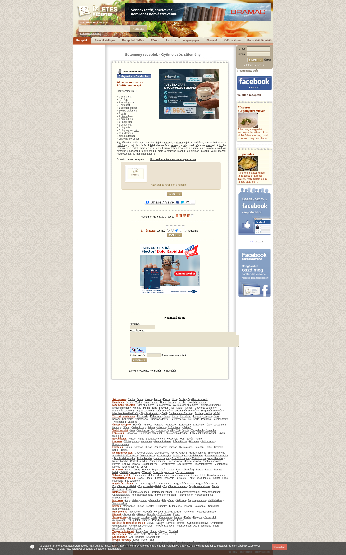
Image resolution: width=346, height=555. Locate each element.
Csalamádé (165, 517)
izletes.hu (251, 242)
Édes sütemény (145, 405)
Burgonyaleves (120, 444)
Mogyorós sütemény (205, 407)
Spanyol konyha (216, 452)
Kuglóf (179, 407)
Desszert (169, 478)
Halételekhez (215, 500)
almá (119, 151)
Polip (139, 531)
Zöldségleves (131, 441)
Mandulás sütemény (123, 410)
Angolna (169, 472)
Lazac (208, 469)
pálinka (128, 124)
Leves (128, 469)
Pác (164, 500)
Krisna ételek (198, 475)
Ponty (137, 469)
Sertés (129, 402)
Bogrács (139, 537)
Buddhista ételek (180, 475)
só (130, 138)
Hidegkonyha (119, 511)
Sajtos (128, 447)
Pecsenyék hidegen (206, 511)
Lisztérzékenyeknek (161, 492)
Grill (131, 537)
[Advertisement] (89, 105)
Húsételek (118, 402)
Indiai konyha (180, 455)
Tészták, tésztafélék (123, 416)
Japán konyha (162, 458)
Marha (138, 402)
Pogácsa (206, 419)
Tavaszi (188, 506)
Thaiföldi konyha (181, 458)
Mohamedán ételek (158, 475)
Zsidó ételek (139, 475)
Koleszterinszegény (142, 494)
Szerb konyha (184, 464)
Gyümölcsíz (216, 523)
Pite (172, 407)
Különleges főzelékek (150, 433)
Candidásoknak (121, 494)
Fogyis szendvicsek (199, 486)
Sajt (152, 539)
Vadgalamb (197, 430)
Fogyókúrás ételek (123, 483)
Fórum (155, 40)
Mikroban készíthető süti (125, 413)
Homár (153, 531)
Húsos (132, 438)
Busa (179, 469)
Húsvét (137, 424)
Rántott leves (180, 441)
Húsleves (194, 441)
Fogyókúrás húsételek (124, 486)
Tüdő (157, 534)
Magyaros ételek (144, 452)
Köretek (117, 514)
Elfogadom (279, 547)
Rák (146, 531)
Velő (143, 534)
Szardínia (158, 472)
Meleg (144, 500)
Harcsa (146, 469)
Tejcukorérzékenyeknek (187, 492)
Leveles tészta (220, 419)
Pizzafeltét (185, 416)
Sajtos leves (208, 441)
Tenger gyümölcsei (123, 531)
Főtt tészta (142, 416)
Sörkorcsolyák (178, 419)
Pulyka (157, 399)
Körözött (158, 511)
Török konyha (199, 458)
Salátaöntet (200, 506)
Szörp (216, 525)
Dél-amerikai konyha (216, 455)
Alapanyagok (191, 40)
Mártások (117, 500)
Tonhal (199, 469)
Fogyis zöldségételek (149, 486)
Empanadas (246, 154)
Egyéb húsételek (197, 402)
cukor (136, 138)
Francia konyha (197, 452)
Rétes (167, 416)
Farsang (158, 424)
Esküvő (187, 427)
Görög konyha (179, 452)
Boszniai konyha (203, 464)
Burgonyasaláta (121, 508)
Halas (141, 438)
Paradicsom (158, 520)
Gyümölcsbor (134, 528)
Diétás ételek (119, 492)
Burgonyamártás (197, 500)
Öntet (171, 500)
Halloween (171, 424)
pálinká (121, 145)
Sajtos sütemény (145, 410)
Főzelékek (118, 433)
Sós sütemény (163, 405)
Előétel (149, 478)
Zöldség (151, 514)
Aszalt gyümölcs (202, 525)
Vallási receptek (121, 475)
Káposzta (134, 517)
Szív (150, 534)
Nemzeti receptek (122, 452)
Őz (152, 430)
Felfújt (209, 447)
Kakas (148, 399)
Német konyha (120, 461)
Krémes (137, 407)
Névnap (116, 427)
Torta (154, 407)
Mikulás (161, 427)
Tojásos (173, 447)
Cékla (154, 517)
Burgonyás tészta (159, 419)
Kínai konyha (164, 455)
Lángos (207, 416)
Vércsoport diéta (204, 494)
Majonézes (129, 506)
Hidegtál (147, 511)
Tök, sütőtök (133, 520)
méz (134, 110)
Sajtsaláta (213, 506)
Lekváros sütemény (210, 405)
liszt (128, 105)
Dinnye (146, 520)
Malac (155, 402)
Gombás (138, 447)
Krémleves (146, 441)
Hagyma (197, 517)
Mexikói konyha (192, 461)
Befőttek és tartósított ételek (128, 523)
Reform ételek (185, 494)
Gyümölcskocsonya (197, 523)
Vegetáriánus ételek (123, 478)
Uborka (145, 517)
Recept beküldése (133, 40)
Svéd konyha (175, 461)
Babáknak (131, 433)
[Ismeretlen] (136, 180)
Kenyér (116, 419)
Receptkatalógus (105, 40)
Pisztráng (189, 469)
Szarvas (160, 430)
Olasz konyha (162, 452)
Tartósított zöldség (164, 525)
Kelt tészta (127, 419)
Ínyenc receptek (121, 539)
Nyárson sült (153, 537)
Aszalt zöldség (184, 525)
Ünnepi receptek (121, 424)
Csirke (131, 399)
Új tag (267, 60)
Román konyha (157, 461)
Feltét (191, 478)
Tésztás (150, 506)
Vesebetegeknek (211, 492)
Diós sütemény (164, 410)
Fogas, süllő (158, 469)
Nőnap (126, 427)
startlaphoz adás (248, 70)
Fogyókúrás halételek (175, 486)
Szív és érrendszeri (165, 494)
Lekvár (150, 523)
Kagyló (163, 531)
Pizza (175, 416)
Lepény (197, 416)
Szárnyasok (119, 399)
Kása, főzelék (203, 478)
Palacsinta (156, 416)
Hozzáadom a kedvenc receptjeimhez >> (173, 159)
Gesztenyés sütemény (187, 410)
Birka (147, 402)
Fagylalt (163, 407)
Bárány (172, 402)
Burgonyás (129, 514)
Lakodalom (220, 424)
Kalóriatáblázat (233, 40)
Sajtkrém (181, 500)
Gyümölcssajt (119, 525)
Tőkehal (146, 472)
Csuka (170, 469)
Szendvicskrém (173, 511)
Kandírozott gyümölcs (140, 525)
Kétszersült (120, 421)
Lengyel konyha (131, 464)
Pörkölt (199, 438)
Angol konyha (215, 458)
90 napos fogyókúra (146, 483)
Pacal (165, 534)
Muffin (146, 407)
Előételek (117, 447)
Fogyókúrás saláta (184, 483)
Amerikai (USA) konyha (125, 455)
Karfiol (187, 517)
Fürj (178, 430)
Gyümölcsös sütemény (181, 55)
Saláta (216, 478)
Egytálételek (119, 438)
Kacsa (166, 399)
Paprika (178, 517)
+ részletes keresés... (90, 33)
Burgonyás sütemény (212, 410)
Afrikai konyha (144, 458)
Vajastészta (141, 419)
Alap (127, 500)
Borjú (163, 402)
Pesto (144, 539)
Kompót (170, 523)
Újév (209, 424)
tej (127, 99)
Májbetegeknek (120, 497)
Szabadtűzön (119, 537)
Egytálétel (181, 478)
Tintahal (173, 531)
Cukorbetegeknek (139, 492)
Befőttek (180, 523)
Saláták (124, 472)
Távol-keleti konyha (124, 458)
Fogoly (185, 430)
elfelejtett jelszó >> (254, 65)
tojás (123, 113)
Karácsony (185, 424)
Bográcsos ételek (155, 438)
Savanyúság (119, 517)
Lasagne (132, 421)
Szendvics (135, 511)
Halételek (117, 469)
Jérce (140, 399)
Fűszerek (212, 40)
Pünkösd (147, 424)
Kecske (182, 402)
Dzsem (160, 523)
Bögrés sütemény (150, 413)
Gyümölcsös (185, 447)
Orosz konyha (147, 455)
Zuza (173, 534)
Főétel (158, 478)
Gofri (164, 413)
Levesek (117, 441)
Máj (130, 534)
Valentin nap (139, 427)
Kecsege (135, 472)
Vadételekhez (119, 503)
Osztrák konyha (138, 461)
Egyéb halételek (185, 472)
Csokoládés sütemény (181, 413)
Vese (136, 534)
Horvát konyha (167, 464)
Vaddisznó (143, 430)
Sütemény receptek (141, 55)
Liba (174, 399)
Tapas (136, 539)
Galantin (199, 447)
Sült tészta (193, 419)
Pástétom (188, 511)
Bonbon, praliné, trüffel (207, 413)
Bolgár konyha (150, 464)
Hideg (135, 500)
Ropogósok (160, 447)
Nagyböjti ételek (216, 475)
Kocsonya (172, 438)
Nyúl (132, 430)
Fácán (182, 399)
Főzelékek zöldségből (176, 433)
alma (129, 96)
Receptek (82, 40)
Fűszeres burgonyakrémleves (251, 109)
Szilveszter (199, 424)
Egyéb (170, 430)
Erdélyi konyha (130, 466)
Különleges (175, 506)
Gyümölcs (154, 500)
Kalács (188, 407)
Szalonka (211, 430)
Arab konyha (196, 455)
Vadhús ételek (120, 430)
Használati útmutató (259, 40)
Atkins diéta (165, 483)
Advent (151, 427)
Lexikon (171, 40)
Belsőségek (119, 534)
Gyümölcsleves (162, 441)
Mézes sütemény (121, 407)
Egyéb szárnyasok (198, 399)
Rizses (141, 514)
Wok (182, 438)
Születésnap (174, 427)
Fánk (216, 416)
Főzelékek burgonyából (203, 433)
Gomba (171, 520)
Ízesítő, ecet (118, 528)
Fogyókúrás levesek (206, 483)
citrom (124, 116)
